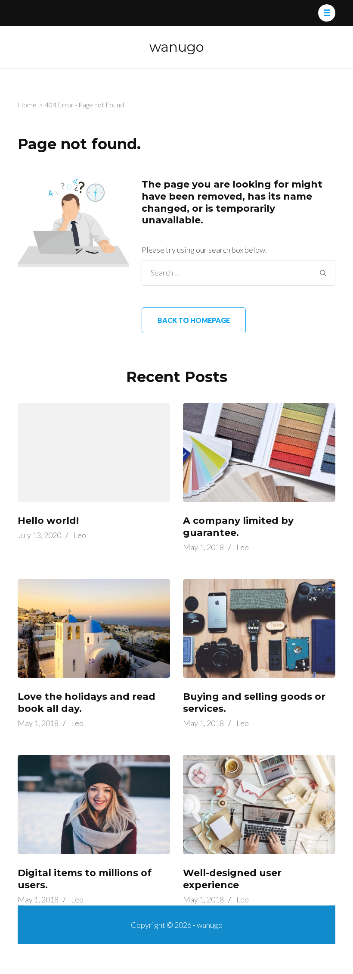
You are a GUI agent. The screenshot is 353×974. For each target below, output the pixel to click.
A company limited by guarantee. (238, 527)
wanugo (176, 47)
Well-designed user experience (232, 879)
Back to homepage (194, 320)
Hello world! (48, 520)
